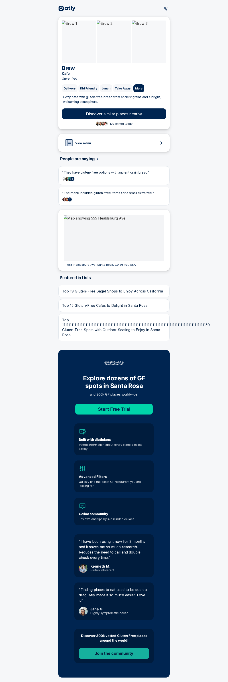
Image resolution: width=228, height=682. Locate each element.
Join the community (114, 653)
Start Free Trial (114, 409)
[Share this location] (166, 8)
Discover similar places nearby (114, 114)
